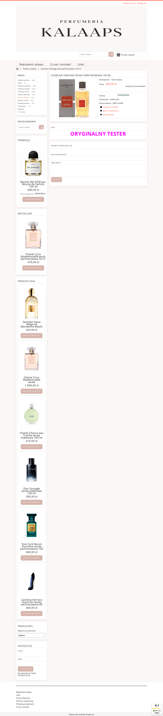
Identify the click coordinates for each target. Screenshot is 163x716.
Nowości (21, 109)
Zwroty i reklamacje (24, 701)
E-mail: (20, 651)
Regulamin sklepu (24, 692)
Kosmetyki (22, 106)
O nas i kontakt (22, 707)
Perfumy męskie (24, 89)
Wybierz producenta (27, 631)
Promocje (22, 112)
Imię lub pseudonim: (59, 154)
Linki (18, 695)
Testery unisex (23, 100)
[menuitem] (31, 64)
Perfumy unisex (23, 92)
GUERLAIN (114, 99)
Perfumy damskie (24, 86)
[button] (108, 107)
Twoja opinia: (56, 163)
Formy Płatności (23, 698)
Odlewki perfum (23, 80)
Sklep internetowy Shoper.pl (81, 714)
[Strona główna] (81, 28)
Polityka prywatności (25, 704)
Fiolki (20, 83)
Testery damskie (24, 95)
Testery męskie (23, 97)
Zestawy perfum (24, 103)
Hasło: (20, 659)
